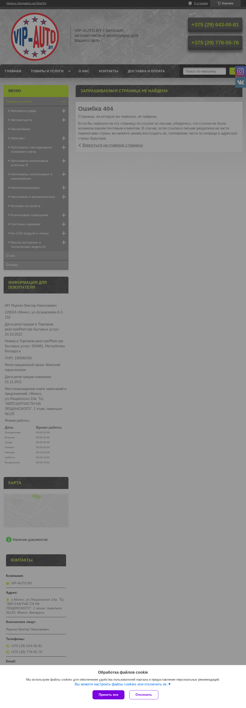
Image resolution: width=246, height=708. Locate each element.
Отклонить (143, 694)
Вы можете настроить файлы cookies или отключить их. (121, 684)
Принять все (108, 694)
